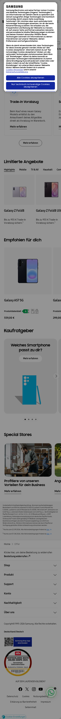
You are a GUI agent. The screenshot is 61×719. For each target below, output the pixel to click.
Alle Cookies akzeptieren (30, 78)
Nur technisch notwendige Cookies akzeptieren (30, 85)
